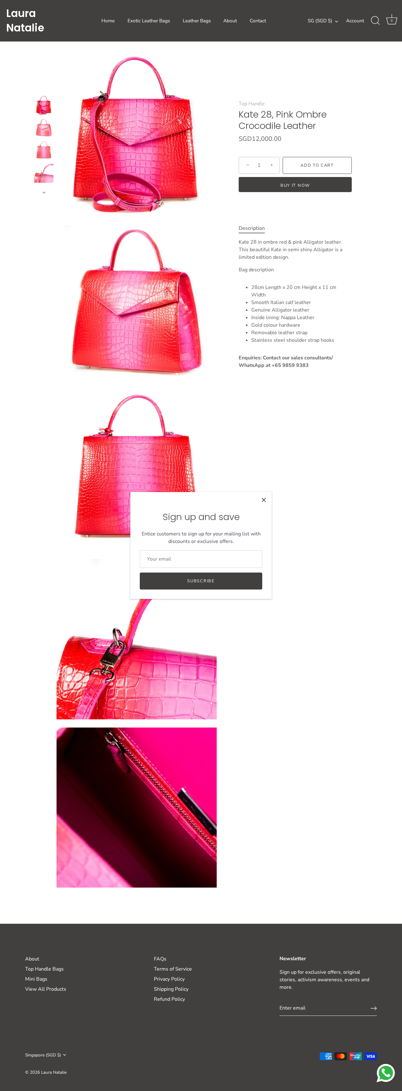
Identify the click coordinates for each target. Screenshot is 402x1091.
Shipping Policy (171, 989)
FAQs (160, 958)
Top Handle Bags (44, 969)
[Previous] (44, 90)
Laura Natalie (25, 20)
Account (355, 21)
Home (108, 21)
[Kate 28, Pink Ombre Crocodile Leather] (44, 105)
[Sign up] (374, 1008)
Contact (258, 21)
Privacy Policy (169, 979)
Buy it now (295, 185)
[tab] (255, 228)
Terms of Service (173, 969)
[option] (44, 106)
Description (252, 228)
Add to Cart (317, 165)
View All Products (45, 989)
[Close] (264, 500)
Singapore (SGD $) (43, 1055)
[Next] (44, 192)
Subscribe (201, 581)
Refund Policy (169, 999)
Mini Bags (36, 979)
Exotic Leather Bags (149, 21)
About (230, 21)
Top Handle (252, 103)
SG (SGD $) (320, 21)
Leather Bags (197, 21)
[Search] (375, 21)
